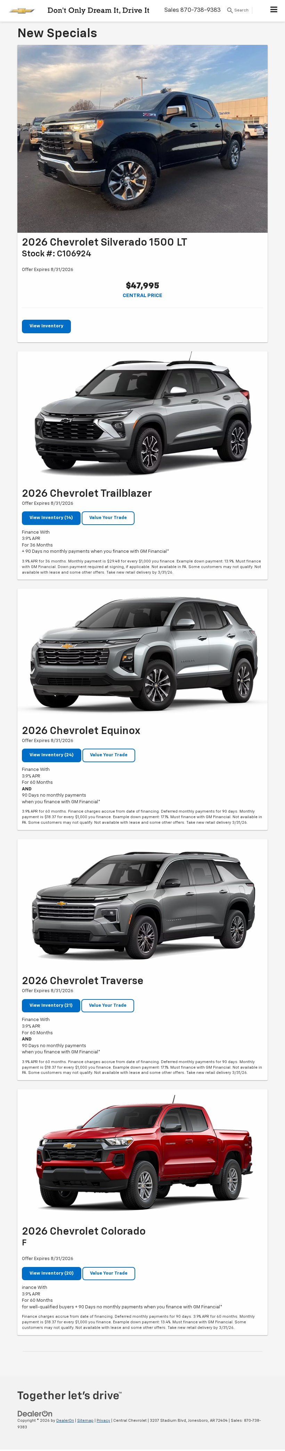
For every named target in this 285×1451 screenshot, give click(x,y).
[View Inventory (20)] (142, 1155)
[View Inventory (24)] (142, 655)
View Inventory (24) (52, 755)
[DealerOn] (35, 1414)
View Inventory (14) (51, 518)
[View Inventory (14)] (142, 417)
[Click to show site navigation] (274, 11)
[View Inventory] (142, 139)
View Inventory (46, 326)
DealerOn (65, 1420)
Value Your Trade (108, 518)
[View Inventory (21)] (142, 905)
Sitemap (85, 1420)
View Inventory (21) (51, 1005)
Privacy (103, 1420)
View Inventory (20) (52, 1273)
